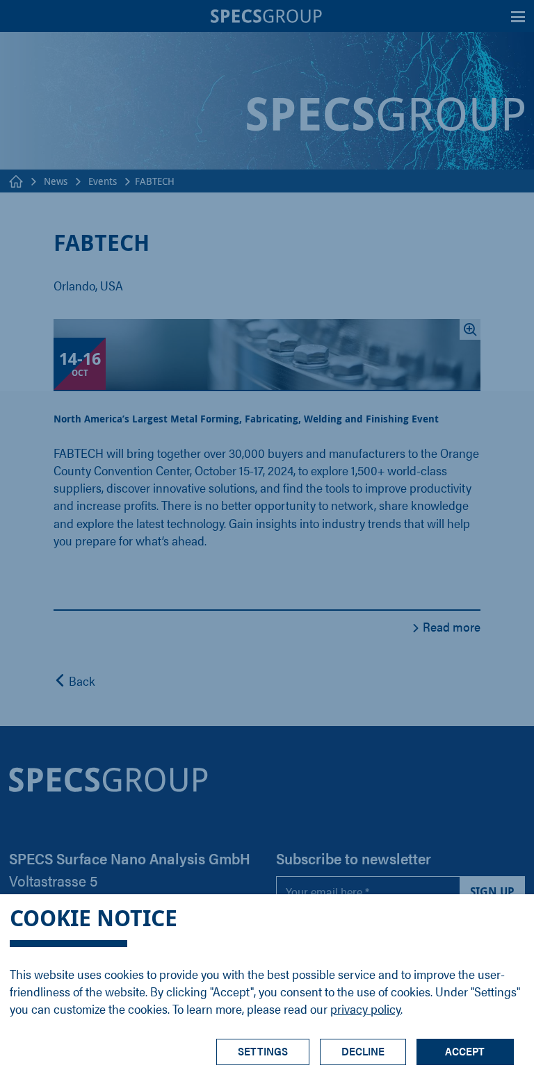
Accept (465, 1051)
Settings (263, 1051)
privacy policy (365, 1008)
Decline (363, 1051)
